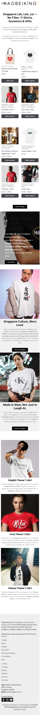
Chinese (3, 146)
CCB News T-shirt (7, 110)
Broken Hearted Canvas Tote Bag (9, 70)
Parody (11, 104)
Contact (4, 640)
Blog (3, 660)
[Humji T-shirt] (30, 173)
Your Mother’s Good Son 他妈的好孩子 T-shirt (9, 152)
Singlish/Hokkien (7, 106)
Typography (11, 107)
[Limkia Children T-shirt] (30, 135)
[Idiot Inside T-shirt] (30, 94)
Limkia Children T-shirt (28, 151)
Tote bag (10, 66)
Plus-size (4, 680)
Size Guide (5, 650)
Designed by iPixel (20, 709)
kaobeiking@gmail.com (14, 692)
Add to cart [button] (10, 81)
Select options (30, 81)
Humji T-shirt (25, 189)
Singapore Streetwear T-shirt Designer (16, 705)
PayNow (4, 647)
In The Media (5, 656)
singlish (24, 69)
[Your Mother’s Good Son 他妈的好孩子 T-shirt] (10, 135)
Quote (3, 147)
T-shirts (9, 147)
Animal (23, 66)
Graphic (4, 66)
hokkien (29, 68)
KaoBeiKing (4, 104)
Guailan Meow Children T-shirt (30, 73)
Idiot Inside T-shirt (27, 110)
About (3, 643)
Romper (4, 670)
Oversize (4, 677)
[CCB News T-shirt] (10, 94)
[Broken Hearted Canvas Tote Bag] (10, 56)
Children (29, 66)
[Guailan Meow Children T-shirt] (30, 56)
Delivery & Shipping (8, 653)
